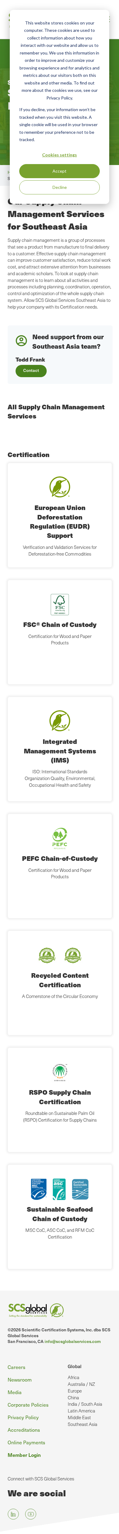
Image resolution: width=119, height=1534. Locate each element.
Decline (59, 187)
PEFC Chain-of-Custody (60, 858)
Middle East (79, 1417)
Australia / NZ (81, 1384)
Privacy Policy (23, 1417)
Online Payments (26, 1442)
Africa (73, 1377)
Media (15, 1392)
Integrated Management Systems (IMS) (60, 751)
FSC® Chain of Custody (59, 624)
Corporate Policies (28, 1404)
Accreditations (24, 1430)
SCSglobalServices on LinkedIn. (13, 1514)
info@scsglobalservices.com (73, 1341)
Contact (31, 370)
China (73, 1397)
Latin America (81, 1411)
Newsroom (20, 1379)
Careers (16, 1367)
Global (74, 1366)
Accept (59, 171)
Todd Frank (30, 359)
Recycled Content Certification (60, 979)
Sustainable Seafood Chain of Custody (60, 1213)
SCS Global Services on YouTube (30, 1514)
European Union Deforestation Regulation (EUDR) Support (60, 521)
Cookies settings (59, 154)
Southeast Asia (82, 1424)
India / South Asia (85, 1404)
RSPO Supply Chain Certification (60, 1096)
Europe (75, 1391)
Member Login (24, 1454)
